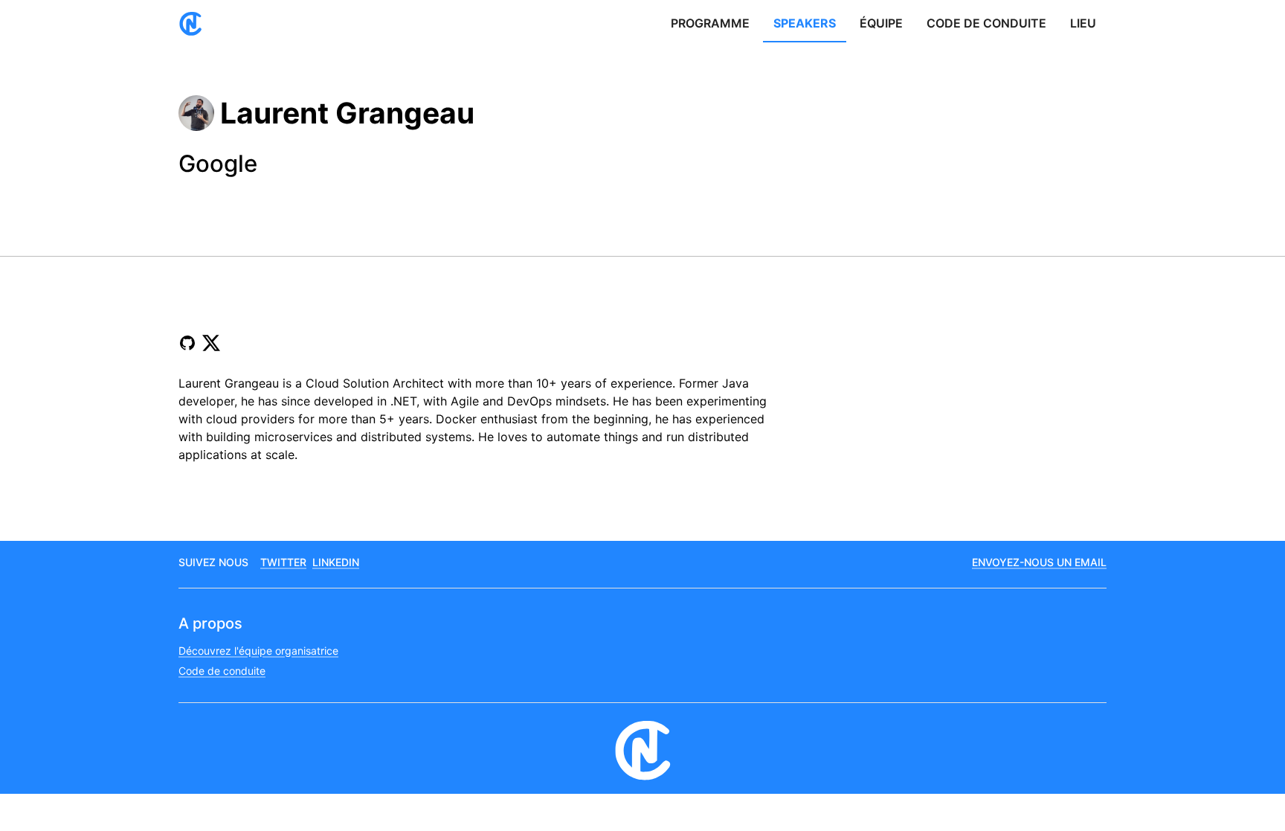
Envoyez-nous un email (1039, 562)
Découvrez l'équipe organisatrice (258, 650)
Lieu (1083, 23)
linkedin (335, 562)
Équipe (881, 23)
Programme (710, 23)
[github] (187, 343)
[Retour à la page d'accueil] (196, 24)
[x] (211, 343)
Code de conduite (986, 23)
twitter (283, 562)
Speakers (804, 23)
